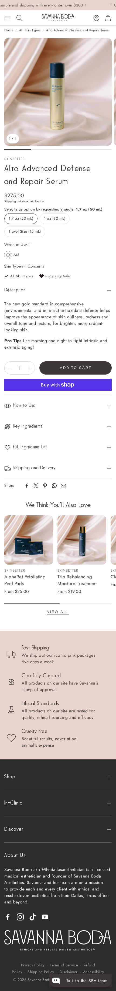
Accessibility (93, 972)
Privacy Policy (33, 965)
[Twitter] (35, 485)
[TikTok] (32, 916)
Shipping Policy (41, 972)
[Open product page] (28, 539)
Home (8, 30)
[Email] (63, 485)
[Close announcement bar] (111, 4)
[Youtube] (45, 916)
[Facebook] (26, 485)
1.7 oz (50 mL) (21, 218)
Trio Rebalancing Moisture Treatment (77, 580)
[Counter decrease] (9, 368)
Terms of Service (64, 965)
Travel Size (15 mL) (25, 231)
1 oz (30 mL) (54, 218)
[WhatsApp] (54, 485)
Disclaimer (69, 972)
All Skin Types (29, 30)
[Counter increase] (30, 368)
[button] (8, 18)
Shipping (10, 201)
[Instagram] (20, 916)
